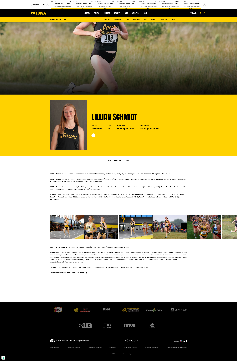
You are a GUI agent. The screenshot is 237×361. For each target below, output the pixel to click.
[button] (204, 4)
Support (107, 13)
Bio (109, 160)
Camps (153, 20)
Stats (126, 160)
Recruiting (107, 20)
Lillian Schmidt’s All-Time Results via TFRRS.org (68, 273)
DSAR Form (113, 348)
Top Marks (163, 20)
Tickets (96, 13)
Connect (117, 13)
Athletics (135, 13)
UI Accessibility (111, 354)
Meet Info (136, 20)
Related (117, 160)
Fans (126, 13)
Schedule (117, 20)
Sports (87, 13)
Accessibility (127, 354)
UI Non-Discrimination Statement (176, 348)
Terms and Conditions (95, 348)
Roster (127, 20)
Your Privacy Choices (130, 348)
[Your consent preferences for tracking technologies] (3, 358)
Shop (145, 13)
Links (61, 8)
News (145, 20)
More (173, 20)
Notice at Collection (151, 348)
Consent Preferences (73, 348)
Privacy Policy (54, 348)
